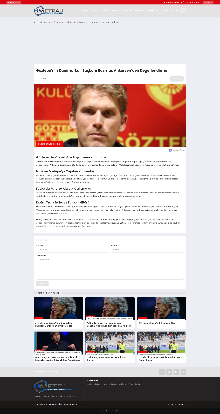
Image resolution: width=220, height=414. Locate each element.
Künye (130, 384)
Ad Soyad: (41, 245)
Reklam (122, 384)
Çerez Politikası (110, 384)
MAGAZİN (139, 10)
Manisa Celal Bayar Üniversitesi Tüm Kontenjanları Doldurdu (182, 2)
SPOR (95, 10)
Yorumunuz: (41, 255)
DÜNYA (105, 10)
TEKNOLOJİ (153, 10)
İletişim (138, 384)
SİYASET (115, 10)
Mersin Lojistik (116, 411)
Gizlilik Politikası (94, 384)
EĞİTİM (175, 10)
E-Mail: (114, 245)
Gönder (42, 283)
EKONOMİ (127, 10)
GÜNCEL (85, 10)
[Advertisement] (110, 44)
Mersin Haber (104, 411)
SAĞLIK (165, 10)
